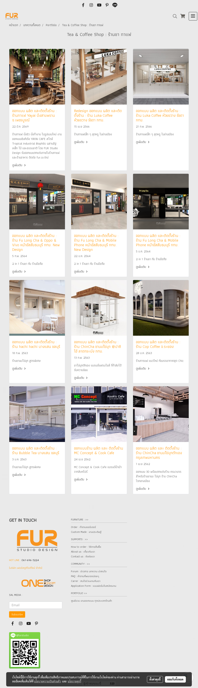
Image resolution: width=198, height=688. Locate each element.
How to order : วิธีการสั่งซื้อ (86, 547)
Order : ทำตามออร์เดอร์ (83, 527)
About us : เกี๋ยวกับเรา (83, 551)
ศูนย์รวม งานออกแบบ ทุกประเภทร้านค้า (91, 601)
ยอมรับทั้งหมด (175, 679)
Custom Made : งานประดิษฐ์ (86, 532)
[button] (174, 16)
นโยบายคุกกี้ (74, 681)
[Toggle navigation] (193, 16)
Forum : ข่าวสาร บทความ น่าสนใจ (89, 571)
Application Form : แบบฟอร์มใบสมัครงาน (93, 586)
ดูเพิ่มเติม (17, 165)
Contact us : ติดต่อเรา (83, 556)
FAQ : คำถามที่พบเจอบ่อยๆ (85, 576)
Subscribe (17, 614)
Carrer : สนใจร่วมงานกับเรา (85, 581)
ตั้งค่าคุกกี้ (154, 679)
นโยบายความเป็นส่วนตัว (47, 681)
